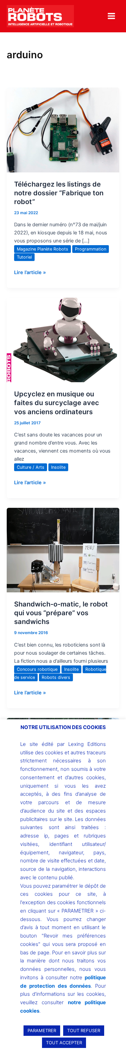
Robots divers (56, 677)
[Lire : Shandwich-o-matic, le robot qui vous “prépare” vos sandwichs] (63, 550)
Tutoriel (24, 257)
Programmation (90, 249)
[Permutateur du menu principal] (111, 16)
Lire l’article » (30, 271)
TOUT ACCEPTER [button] (64, 1042)
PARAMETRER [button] (42, 1030)
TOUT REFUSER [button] (83, 1030)
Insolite (58, 467)
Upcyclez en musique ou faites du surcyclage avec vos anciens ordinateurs (56, 403)
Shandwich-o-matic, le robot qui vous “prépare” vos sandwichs (61, 613)
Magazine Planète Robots (42, 249)
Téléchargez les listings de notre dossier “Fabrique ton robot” (58, 193)
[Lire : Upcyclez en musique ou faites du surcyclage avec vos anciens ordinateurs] (63, 340)
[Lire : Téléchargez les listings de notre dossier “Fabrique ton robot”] (63, 130)
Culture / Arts (30, 467)
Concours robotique (37, 669)
